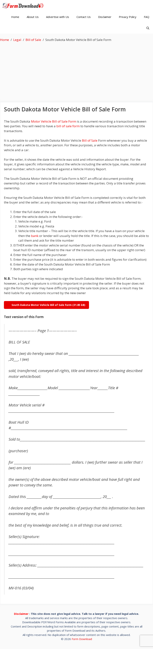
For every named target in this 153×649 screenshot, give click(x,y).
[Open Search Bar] (148, 28)
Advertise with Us (57, 17)
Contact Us (83, 17)
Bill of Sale (89, 140)
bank (34, 236)
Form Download (82, 639)
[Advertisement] (76, 70)
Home (15, 17)
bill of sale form (68, 126)
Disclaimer (104, 17)
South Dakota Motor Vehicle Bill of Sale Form (42, 305)
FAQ (146, 17)
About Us (33, 17)
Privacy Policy (127, 17)
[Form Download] (24, 5)
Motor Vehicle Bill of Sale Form (53, 121)
